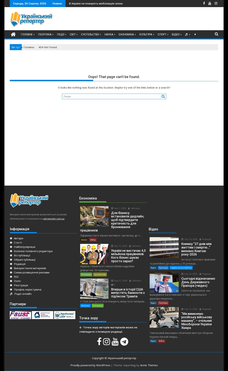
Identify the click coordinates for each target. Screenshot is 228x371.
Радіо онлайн (22, 293)
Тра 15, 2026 (120, 245)
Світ (73, 34)
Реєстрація (20, 285)
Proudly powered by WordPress (90, 365)
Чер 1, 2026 (119, 208)
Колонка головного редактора (33, 251)
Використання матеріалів (29, 268)
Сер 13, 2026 (190, 309)
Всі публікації (21, 255)
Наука (109, 34)
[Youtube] (116, 343)
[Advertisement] (153, 20)
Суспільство (90, 34)
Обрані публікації (24, 259)
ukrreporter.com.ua (53, 218)
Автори (18, 238)
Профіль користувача (27, 289)
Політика (44, 34)
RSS (16, 276)
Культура (145, 34)
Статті (17, 242)
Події (60, 34)
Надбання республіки (181, 267)
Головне (27, 34)
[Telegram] (124, 343)
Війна (93, 239)
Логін (17, 281)
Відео (176, 34)
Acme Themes (149, 365)
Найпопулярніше (24, 247)
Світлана (135, 208)
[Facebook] (99, 343)
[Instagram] (107, 343)
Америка (85, 305)
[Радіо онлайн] (186, 34)
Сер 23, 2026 (190, 273)
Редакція (19, 264)
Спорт (162, 34)
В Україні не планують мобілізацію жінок (85, 3)
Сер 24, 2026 (190, 239)
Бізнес (84, 239)
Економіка (126, 34)
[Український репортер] (13, 33)
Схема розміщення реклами (31, 272)
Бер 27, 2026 (120, 280)
